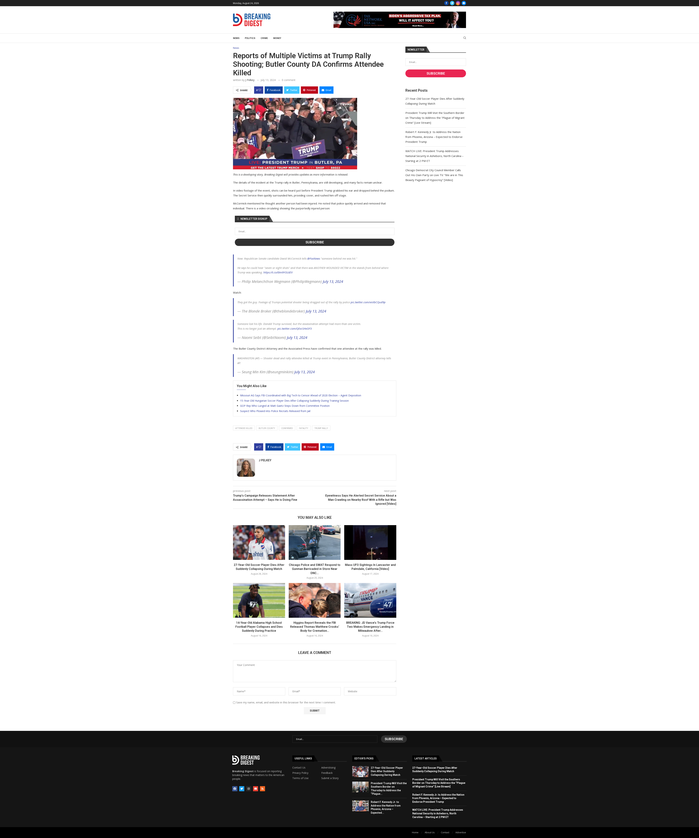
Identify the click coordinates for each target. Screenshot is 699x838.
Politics (250, 38)
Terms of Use (300, 778)
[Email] (464, 3)
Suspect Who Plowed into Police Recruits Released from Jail (275, 411)
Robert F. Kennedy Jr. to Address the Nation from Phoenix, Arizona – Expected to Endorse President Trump (434, 137)
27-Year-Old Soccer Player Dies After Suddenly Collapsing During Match (387, 771)
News (236, 38)
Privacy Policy (300, 773)
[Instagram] (458, 3)
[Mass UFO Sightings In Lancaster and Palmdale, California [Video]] (370, 542)
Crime (264, 38)
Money (277, 38)
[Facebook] (446, 3)
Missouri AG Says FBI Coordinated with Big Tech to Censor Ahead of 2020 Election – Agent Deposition (300, 395)
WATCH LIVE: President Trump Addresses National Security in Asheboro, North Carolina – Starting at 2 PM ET (434, 156)
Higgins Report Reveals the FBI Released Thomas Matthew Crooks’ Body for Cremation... (314, 627)
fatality (303, 428)
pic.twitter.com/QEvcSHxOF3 (294, 328)
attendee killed (243, 428)
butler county (267, 428)
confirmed (287, 428)
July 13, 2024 (333, 281)
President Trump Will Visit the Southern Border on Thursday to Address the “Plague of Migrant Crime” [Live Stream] (435, 117)
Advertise (460, 832)
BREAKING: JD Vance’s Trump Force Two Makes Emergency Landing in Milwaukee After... (370, 627)
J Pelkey (249, 80)
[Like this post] (259, 90)
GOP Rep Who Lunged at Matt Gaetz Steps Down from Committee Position (285, 405)
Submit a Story (330, 778)
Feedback (327, 773)
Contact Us (298, 767)
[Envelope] (255, 788)
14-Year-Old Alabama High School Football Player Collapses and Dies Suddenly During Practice (259, 627)
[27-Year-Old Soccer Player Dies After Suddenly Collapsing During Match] (259, 542)
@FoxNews (313, 258)
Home (415, 832)
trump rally (321, 428)
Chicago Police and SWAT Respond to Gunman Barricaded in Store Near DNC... (314, 569)
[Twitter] (452, 3)
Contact (445, 832)
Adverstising (328, 767)
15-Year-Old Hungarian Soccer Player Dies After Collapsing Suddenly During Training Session (294, 400)
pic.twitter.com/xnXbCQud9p (368, 302)
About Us (430, 832)
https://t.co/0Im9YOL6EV (278, 272)
